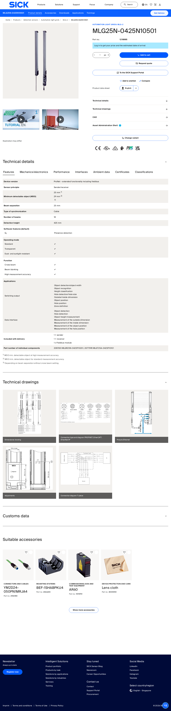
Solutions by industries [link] (56, 678)
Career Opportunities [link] (96, 674)
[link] (18, 5)
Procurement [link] (93, 694)
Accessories (50, 13)
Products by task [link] (53, 670)
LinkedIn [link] (133, 666)
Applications (78, 13)
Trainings (91, 13)
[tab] (9, 172)
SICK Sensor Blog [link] (95, 666)
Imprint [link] (6, 705)
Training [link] (49, 685)
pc (105, 55)
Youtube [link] (133, 678)
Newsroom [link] (92, 670)
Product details (35, 13)
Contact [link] (90, 686)
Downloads (64, 13)
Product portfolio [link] (53, 666)
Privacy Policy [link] (57, 705)
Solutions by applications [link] (57, 674)
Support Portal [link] (93, 690)
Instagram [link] (134, 674)
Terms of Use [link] (41, 705)
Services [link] (50, 682)
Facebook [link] (134, 670)
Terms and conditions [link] (23, 705)
